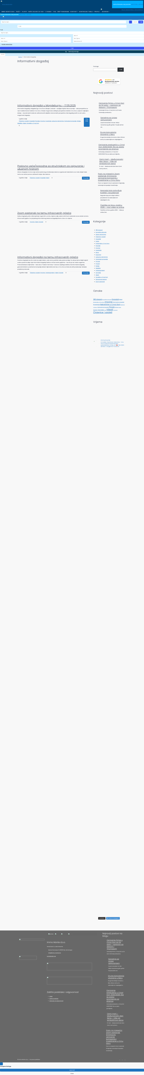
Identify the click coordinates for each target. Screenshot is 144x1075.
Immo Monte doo (8, 11)
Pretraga (96, 66)
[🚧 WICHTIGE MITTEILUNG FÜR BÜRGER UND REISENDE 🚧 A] (105, 544)
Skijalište (19, 123)
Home (20, 57)
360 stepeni (99, 230)
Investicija (48, 121)
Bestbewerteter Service (112, 81)
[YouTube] (125, 1059)
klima (97, 252)
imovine (42, 121)
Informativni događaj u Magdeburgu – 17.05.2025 (46, 105)
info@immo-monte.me (54, 953)
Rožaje (79, 121)
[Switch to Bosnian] (51, 934)
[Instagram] (122, 1059)
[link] (95, 103)
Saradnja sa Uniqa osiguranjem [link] (108, 118)
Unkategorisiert (50, 273)
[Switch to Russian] (71, 934)
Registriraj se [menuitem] (131, 10)
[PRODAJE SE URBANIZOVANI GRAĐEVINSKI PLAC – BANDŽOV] (97, 826)
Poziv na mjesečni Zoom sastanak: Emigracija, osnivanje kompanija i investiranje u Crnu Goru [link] (109, 177)
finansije (37, 121)
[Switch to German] (64, 934)
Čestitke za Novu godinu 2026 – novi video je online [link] (112, 206)
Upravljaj (98, 273)
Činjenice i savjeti (24, 121)
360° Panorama (63, 11)
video (105, 310)
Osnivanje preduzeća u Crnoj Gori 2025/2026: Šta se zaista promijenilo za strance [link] (111, 146)
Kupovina (98, 255)
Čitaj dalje (86, 120)
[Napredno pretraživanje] (130, 22)
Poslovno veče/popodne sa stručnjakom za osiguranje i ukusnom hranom (50, 167)
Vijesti (24, 11)
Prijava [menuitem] (124, 10)
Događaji (31, 121)
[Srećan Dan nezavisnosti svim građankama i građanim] (113, 753)
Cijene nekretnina (101, 234)
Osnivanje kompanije (70, 121)
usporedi (72, 1070)
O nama (48, 11)
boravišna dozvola (101, 232)
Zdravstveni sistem (101, 279)
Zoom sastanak (100, 282)
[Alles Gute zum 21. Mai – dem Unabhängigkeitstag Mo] (105, 751)
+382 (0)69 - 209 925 (137, 4)
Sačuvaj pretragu (73, 51)
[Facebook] (120, 1059)
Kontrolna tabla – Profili (89, 11)
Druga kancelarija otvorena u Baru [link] (108, 133)
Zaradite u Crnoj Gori (33, 123)
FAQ (54, 11)
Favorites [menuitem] (139, 10)
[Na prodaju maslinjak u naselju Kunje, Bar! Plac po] (121, 394)
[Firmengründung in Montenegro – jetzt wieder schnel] (113, 453)
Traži (18, 11)
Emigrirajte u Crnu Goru (102, 243)
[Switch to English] (57, 934)
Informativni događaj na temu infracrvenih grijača (47, 257)
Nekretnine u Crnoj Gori (110, 304)
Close (72, 1073)
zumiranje (115, 310)
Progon (98, 264)
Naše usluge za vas (35, 11)
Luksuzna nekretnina (58, 121)
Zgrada (41, 222)
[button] (72, 44)
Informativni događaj (118, 302)
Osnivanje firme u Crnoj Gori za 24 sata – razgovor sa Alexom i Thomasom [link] (111, 105)
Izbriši (135, 22)
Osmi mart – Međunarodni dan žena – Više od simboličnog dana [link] (111, 161)
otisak (50, 996)
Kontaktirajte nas (51, 956)
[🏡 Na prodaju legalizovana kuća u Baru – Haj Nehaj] (97, 436)
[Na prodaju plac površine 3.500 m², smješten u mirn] (121, 828)
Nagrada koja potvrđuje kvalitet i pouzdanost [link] (111, 191)
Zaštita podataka (53, 998)
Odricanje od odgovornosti (56, 1001)
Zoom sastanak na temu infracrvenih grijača (44, 213)
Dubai (97, 241)
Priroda (98, 261)
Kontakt (73, 11)
